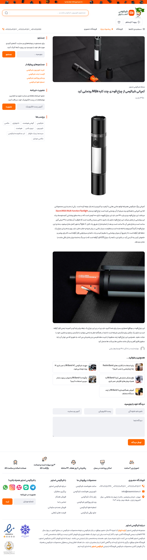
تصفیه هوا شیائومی (37, 82)
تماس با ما (61, 502)
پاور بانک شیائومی (88, 497)
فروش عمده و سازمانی (57, 507)
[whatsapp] (5, 487)
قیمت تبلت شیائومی (37, 74)
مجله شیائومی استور (137, 87)
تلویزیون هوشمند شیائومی (84, 491)
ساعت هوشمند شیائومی (86, 486)
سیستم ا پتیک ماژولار (35, 133)
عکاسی (6, 123)
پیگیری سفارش (60, 491)
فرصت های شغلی (58, 512)
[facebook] (33, 487)
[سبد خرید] (119, 22)
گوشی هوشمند (28, 123)
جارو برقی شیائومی (88, 512)
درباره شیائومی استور (57, 486)
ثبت (7, 501)
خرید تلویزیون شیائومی (35, 70)
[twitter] (19, 487)
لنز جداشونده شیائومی (16, 133)
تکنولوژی (15, 123)
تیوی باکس (29, 128)
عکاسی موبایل (38, 138)
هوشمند (19, 128)
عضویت (9, 106)
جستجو (9, 54)
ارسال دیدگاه (136, 442)
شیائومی (40, 123)
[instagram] (26, 487)
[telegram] (12, 487)
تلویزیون (40, 128)
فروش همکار (60, 497)
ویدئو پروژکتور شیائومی (36, 78)
